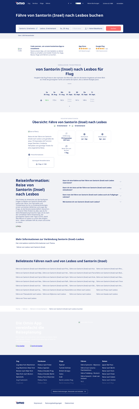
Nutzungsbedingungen (53, 403)
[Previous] (40, 93)
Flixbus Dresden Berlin (46, 374)
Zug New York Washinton (25, 365)
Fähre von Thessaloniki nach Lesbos (28, 294)
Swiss (61, 374)
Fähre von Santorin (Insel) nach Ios (28, 286)
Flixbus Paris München (46, 377)
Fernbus (35, 3)
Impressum (38, 403)
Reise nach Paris (108, 371)
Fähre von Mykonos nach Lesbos (54, 294)
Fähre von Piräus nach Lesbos (107, 290)
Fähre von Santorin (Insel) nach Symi (56, 277)
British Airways (64, 371)
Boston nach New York (24, 371)
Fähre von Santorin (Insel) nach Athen (29, 269)
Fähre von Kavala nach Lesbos (107, 294)
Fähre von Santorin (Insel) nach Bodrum (110, 273)
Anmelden (120, 3)
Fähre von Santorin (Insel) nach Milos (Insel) (58, 286)
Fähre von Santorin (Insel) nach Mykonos (30, 273)
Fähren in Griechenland (38, 309)
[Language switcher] (80, 3)
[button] (65, 28)
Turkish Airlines (65, 368)
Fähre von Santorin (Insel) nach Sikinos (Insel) (86, 286)
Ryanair (62, 365)
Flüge (41, 3)
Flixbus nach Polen (44, 365)
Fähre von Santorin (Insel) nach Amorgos (111, 286)
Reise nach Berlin (108, 368)
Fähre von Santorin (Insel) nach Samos (29, 290)
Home (18, 309)
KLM (60, 377)
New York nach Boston (24, 374)
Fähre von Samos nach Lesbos (80, 294)
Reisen (104, 361)
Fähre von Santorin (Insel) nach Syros (29, 277)
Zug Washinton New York (25, 368)
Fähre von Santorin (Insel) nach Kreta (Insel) (85, 277)
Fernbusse (41, 361)
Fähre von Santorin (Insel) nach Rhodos (110, 269)
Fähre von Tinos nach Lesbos (26, 298)
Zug (29, 3)
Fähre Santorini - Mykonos (90, 365)
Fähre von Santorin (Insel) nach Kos (82, 269)
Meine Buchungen (93, 3)
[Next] (98, 93)
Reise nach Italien (108, 377)
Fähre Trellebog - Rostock (90, 373)
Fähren (48, 3)
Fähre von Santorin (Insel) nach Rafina (56, 281)
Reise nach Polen (108, 374)
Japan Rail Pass (107, 365)
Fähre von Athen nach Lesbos (80, 290)
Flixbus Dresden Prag (46, 371)
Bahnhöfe (19, 377)
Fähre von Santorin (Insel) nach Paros (83, 273)
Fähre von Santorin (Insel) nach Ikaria (56, 290)
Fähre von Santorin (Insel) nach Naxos (109, 277)
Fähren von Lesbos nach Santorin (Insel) (31, 247)
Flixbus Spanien (43, 368)
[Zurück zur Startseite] (22, 3)
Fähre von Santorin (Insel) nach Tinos (109, 281)
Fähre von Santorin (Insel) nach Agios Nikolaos (86, 281)
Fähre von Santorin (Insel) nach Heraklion (57, 273)
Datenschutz (69, 403)
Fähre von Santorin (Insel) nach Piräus (56, 269)
